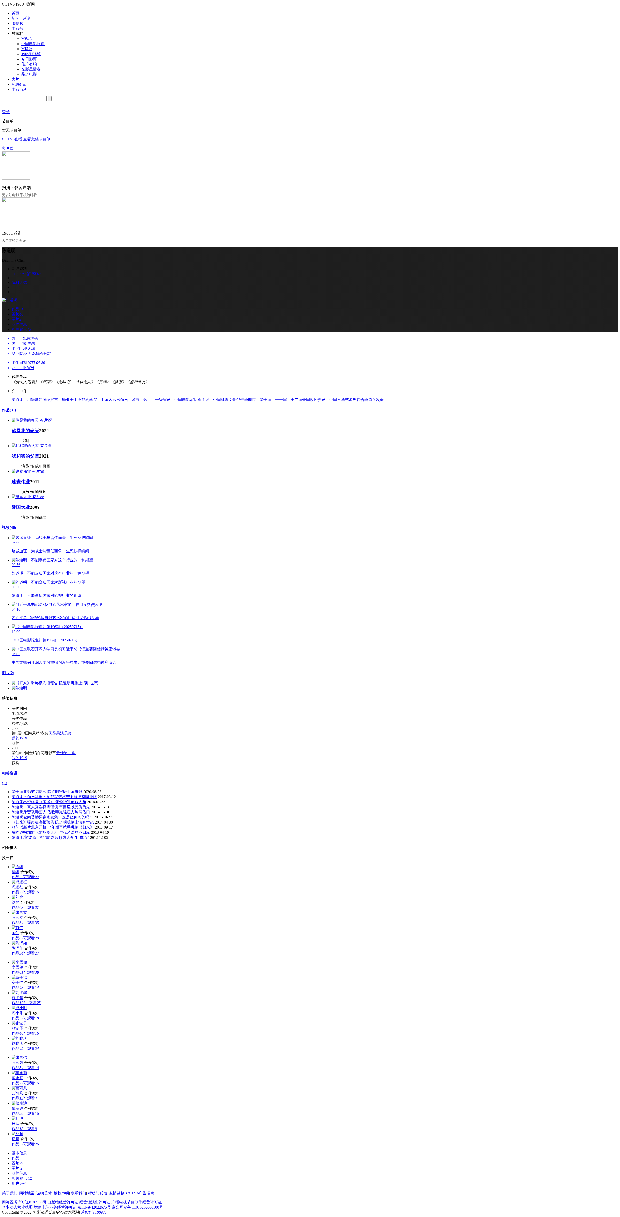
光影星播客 (31, 69)
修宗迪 (17, 1108)
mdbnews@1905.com (28, 273)
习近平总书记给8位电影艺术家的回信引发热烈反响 (55, 618)
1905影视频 (31, 54)
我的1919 (19, 738)
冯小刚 (17, 1013)
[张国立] (19, 912)
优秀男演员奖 (60, 733)
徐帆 (15, 872)
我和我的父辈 (25, 456)
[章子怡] (19, 977)
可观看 (31, 877)
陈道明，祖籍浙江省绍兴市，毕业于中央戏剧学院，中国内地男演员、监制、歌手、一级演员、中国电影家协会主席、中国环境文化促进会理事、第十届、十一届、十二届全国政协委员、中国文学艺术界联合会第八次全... (199, 400)
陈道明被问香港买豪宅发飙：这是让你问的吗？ (52, 817)
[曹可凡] (19, 1088)
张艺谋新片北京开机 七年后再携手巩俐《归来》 (53, 827)
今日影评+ (30, 59)
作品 (9, 410)
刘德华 (17, 998)
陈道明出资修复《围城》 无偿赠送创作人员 (49, 802)
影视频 (17, 23)
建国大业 (21, 507)
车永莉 (17, 1078)
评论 (26, 18)
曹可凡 (17, 1093)
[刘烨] (17, 897)
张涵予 (17, 1028)
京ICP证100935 (94, 1212)
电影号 (17, 28)
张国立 (17, 918)
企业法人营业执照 (17, 1207)
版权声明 (61, 1193)
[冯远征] (19, 882)
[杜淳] (17, 1119)
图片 (8, 673)
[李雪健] (19, 962)
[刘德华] (19, 993)
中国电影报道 (33, 44)
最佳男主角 (66, 753)
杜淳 (15, 1124)
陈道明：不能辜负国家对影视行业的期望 (46, 595)
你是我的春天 (25, 430)
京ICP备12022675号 (94, 1207)
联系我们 (78, 1193)
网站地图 (27, 1193)
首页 (15, 13)
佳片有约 (29, 64)
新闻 (15, 18)
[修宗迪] (19, 1103)
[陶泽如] (19, 943)
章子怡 (17, 982)
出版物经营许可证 (62, 1202)
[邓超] (17, 1134)
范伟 (15, 933)
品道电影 (29, 74)
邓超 (15, 1139)
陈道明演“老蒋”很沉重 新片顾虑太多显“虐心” (50, 837)
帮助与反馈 (97, 1193)
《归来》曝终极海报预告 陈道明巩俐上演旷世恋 (53, 822)
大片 (15, 79)
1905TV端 (11, 233)
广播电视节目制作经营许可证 (136, 1202)
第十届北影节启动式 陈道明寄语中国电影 (47, 792)
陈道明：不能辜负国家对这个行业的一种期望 (50, 573)
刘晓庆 (17, 1043)
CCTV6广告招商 (140, 1193)
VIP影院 (19, 84)
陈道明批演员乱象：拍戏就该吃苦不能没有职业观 (54, 797)
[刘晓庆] (19, 1038)
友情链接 (116, 1193)
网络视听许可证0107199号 (24, 1202)
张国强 (17, 1063)
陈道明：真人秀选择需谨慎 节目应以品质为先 (51, 807)
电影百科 (19, 89)
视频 (9, 527)
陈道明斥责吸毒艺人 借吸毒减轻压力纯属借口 (51, 812)
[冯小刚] (19, 1008)
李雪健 (17, 967)
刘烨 (15, 902)
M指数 (26, 49)
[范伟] (17, 928)
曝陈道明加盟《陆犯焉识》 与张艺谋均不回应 (51, 832)
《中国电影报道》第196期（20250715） (45, 640)
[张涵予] (19, 1023)
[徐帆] (17, 867)
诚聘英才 (44, 1193)
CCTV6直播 (12, 139)
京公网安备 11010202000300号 (137, 1207)
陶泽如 (17, 948)
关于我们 (9, 1193)
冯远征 (17, 887)
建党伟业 (21, 481)
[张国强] (19, 1057)
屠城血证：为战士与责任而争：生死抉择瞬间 (50, 551)
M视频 (26, 39)
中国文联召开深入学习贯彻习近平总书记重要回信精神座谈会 (64, 662)
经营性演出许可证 (94, 1202)
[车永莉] (19, 1073)
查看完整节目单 (36, 139)
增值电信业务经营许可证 (55, 1207)
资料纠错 (19, 282)
